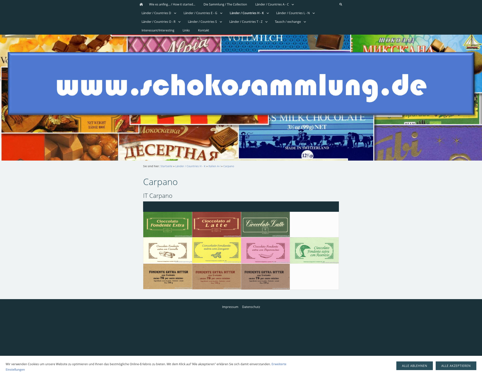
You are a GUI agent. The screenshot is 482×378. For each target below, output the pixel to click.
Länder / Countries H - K (190, 166)
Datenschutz (251, 307)
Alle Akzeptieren (456, 366)
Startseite (166, 166)
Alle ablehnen (414, 366)
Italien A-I (214, 166)
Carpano (228, 166)
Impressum (230, 307)
